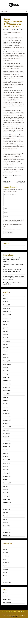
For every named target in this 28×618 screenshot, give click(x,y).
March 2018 (6, 469)
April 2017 (5, 489)
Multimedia (6, 556)
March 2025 (6, 338)
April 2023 (5, 367)
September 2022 (7, 390)
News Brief (6, 562)
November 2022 (7, 384)
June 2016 (5, 516)
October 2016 (6, 509)
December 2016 (7, 502)
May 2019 (5, 450)
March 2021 (6, 430)
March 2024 (6, 357)
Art (4, 546)
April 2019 (5, 453)
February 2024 (6, 361)
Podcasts (5, 569)
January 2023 (6, 377)
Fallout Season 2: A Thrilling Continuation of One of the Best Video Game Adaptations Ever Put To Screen (14, 277)
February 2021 (6, 433)
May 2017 (5, 486)
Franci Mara (8, 175)
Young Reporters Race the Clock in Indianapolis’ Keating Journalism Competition (11, 259)
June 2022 (5, 400)
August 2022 (6, 394)
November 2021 (7, 420)
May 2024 (5, 351)
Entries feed (6, 596)
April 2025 (5, 334)
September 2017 (7, 483)
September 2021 (7, 427)
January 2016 (6, 525)
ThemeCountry (14, 616)
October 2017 (6, 479)
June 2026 (5, 295)
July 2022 (5, 397)
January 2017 (6, 499)
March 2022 (6, 410)
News (22, 29)
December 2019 (7, 440)
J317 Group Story (15, 29)
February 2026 (6, 305)
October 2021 (6, 423)
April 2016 (5, 522)
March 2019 (6, 456)
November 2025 (7, 314)
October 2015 (6, 535)
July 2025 (5, 324)
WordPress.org (7, 602)
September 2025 (7, 318)
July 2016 (5, 512)
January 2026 (6, 308)
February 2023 (6, 374)
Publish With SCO (16, 613)
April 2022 (5, 407)
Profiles (5, 572)
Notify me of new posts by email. (12, 229)
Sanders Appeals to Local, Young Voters (20, 182)
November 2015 (7, 532)
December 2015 (7, 529)
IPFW (12, 175)
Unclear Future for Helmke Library (7, 182)
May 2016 (5, 519)
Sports (5, 575)
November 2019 (7, 443)
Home (3, 611)
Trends (5, 579)
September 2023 (7, 364)
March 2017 (6, 492)
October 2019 (6, 446)
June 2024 (5, 347)
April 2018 (5, 466)
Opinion (5, 566)
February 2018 (6, 473)
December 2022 (7, 380)
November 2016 (7, 506)
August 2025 (6, 321)
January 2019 (6, 463)
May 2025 (5, 331)
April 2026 (5, 298)
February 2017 (6, 496)
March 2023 (6, 370)
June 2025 (5, 328)
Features (5, 552)
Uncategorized (7, 582)
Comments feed (7, 599)
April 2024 (5, 354)
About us (10, 613)
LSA (15, 175)
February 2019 (6, 460)
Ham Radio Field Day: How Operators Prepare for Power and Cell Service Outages (12, 271)
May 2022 (5, 403)
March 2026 (6, 301)
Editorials (5, 549)
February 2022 (6, 413)
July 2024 (5, 344)
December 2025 (7, 311)
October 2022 (6, 387)
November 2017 (7, 476)
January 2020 (6, 436)
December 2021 (7, 417)
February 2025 (6, 341)
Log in (4, 592)
